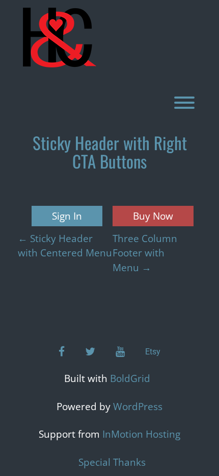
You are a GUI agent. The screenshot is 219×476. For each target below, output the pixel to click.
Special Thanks (112, 462)
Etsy (152, 351)
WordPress (137, 406)
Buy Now (153, 216)
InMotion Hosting (141, 434)
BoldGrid (130, 378)
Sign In (67, 216)
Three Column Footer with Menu (145, 253)
